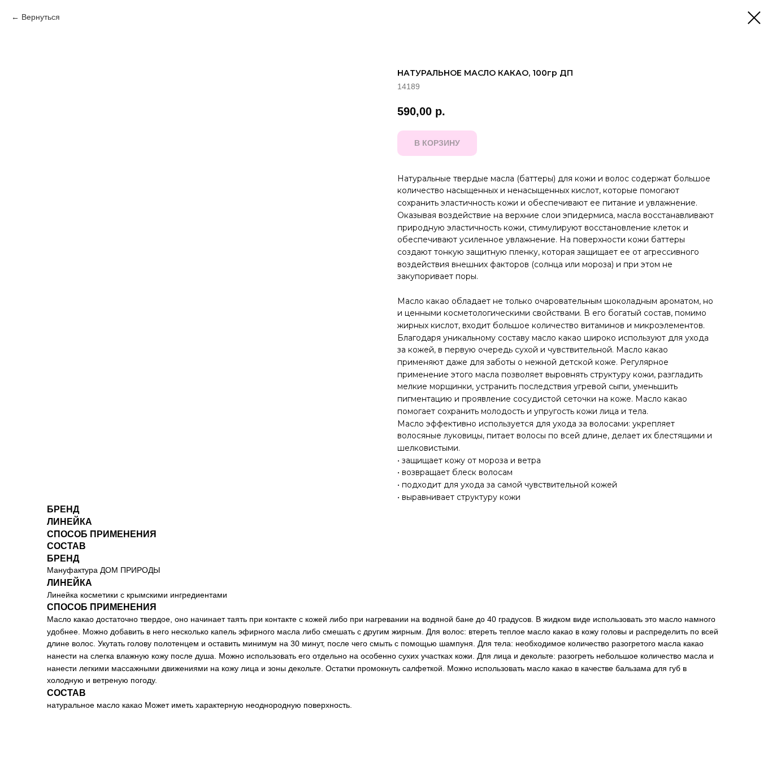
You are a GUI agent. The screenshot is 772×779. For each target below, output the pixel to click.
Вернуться (40, 16)
